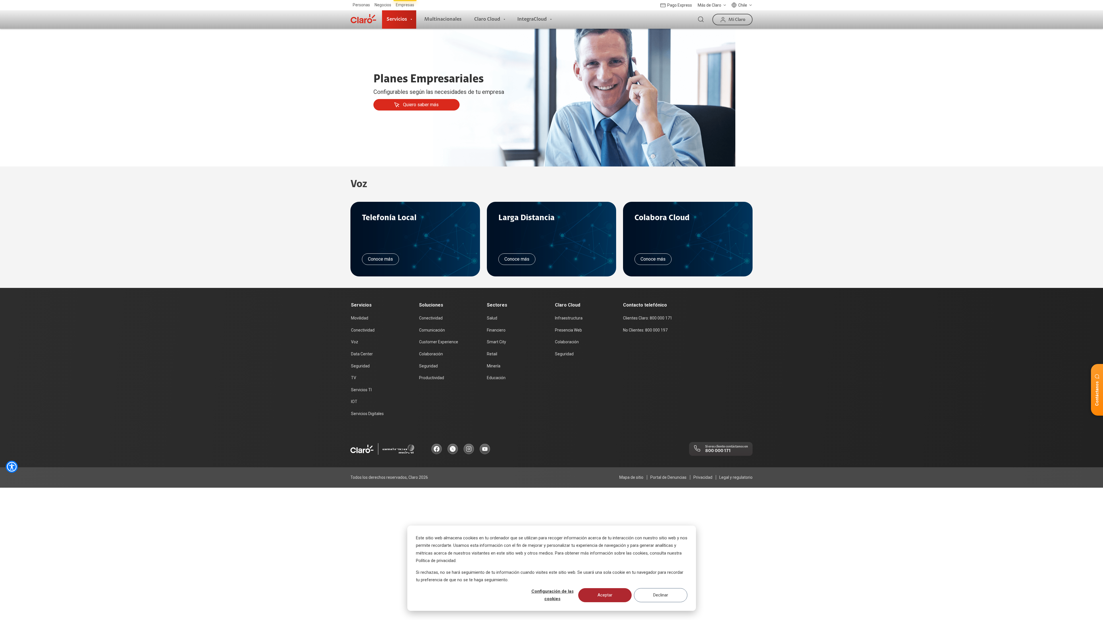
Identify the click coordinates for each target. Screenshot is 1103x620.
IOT (354, 401)
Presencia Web (568, 330)
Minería (493, 366)
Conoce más (380, 259)
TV (353, 377)
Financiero (496, 330)
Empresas (405, 5)
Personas (361, 5)
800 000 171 (718, 450)
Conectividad (363, 330)
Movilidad (359, 318)
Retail (492, 354)
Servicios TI (361, 390)
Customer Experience (438, 342)
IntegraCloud (532, 19)
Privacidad (702, 477)
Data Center (362, 354)
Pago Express (679, 5)
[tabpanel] (551, 97)
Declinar (660, 595)
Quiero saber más (421, 104)
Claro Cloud (487, 19)
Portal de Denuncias (668, 477)
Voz (354, 342)
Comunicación (432, 330)
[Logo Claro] (363, 18)
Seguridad (360, 366)
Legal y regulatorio (736, 477)
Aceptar (604, 595)
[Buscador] (701, 19)
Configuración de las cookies (552, 595)
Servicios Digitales (367, 413)
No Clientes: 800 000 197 (645, 330)
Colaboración (431, 354)
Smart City (496, 342)
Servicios (397, 19)
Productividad (431, 377)
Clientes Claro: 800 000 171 (647, 318)
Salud (492, 318)
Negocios (383, 5)
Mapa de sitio (631, 477)
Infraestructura (569, 318)
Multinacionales (443, 19)
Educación (496, 377)
